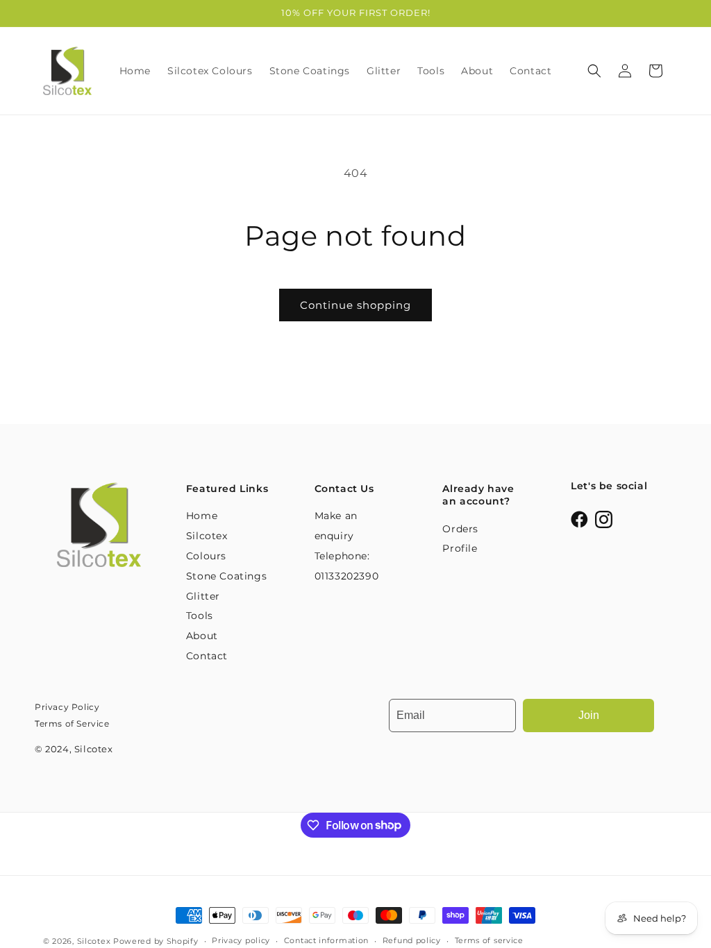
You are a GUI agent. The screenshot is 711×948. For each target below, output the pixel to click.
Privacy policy (241, 940)
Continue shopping (355, 305)
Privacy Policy (67, 707)
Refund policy (412, 940)
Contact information (326, 940)
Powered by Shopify (156, 941)
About (202, 635)
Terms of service (489, 940)
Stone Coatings (226, 576)
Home (201, 515)
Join (588, 715)
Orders (460, 529)
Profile (459, 548)
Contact (207, 656)
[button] (594, 71)
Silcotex (94, 941)
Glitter (203, 596)
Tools (199, 615)
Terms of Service (72, 723)
